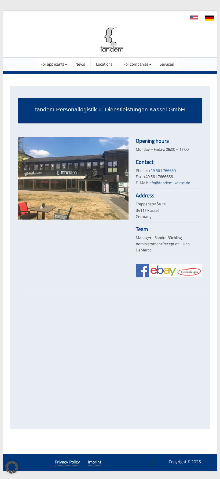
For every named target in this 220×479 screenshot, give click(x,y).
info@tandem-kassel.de (169, 183)
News (80, 64)
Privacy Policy (67, 462)
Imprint (94, 462)
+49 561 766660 (162, 170)
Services (167, 64)
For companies (136, 64)
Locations (104, 64)
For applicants (52, 64)
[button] (12, 467)
